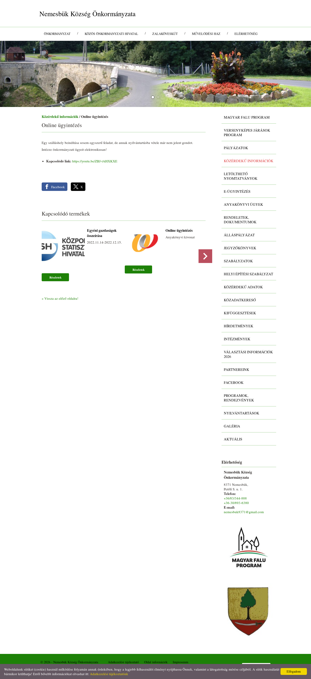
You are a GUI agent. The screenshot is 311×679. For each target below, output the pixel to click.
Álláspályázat (239, 234)
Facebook (234, 382)
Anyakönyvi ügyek (243, 204)
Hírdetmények (238, 325)
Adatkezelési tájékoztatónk (109, 673)
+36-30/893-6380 (236, 502)
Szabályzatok (238, 260)
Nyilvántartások (241, 413)
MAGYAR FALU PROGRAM (247, 117)
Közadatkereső (240, 299)
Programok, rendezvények (239, 397)
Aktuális (233, 439)
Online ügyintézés (179, 230)
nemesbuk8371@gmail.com (244, 512)
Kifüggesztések (240, 312)
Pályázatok (236, 147)
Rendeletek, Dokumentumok (240, 219)
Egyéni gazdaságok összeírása (102, 233)
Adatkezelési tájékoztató (123, 662)
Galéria (232, 426)
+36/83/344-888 (235, 498)
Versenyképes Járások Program (247, 132)
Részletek (55, 277)
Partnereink (236, 369)
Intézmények (237, 338)
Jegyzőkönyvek (240, 247)
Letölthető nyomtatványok (240, 176)
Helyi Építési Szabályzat (248, 273)
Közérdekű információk (60, 116)
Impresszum (180, 662)
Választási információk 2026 (248, 354)
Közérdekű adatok (243, 286)
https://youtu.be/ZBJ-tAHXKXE (94, 161)
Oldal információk (156, 662)
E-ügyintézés (237, 191)
